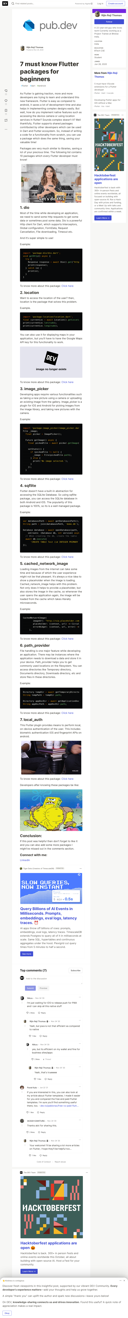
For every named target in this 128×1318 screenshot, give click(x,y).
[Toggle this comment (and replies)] (22, 1003)
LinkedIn (25, 860)
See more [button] (26, 954)
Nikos (30, 998)
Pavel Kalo (32, 1087)
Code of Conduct (44, 1162)
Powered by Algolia (83, 4)
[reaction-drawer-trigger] (6, 92)
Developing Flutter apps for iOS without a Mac (107, 103)
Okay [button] (7, 1313)
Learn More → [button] (29, 1271)
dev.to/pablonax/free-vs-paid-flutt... (59, 1105)
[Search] (12, 3)
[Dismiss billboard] (124, 1281)
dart (32, 85)
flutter (24, 85)
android (41, 85)
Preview (43, 988)
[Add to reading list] (6, 112)
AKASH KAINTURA (36, 1121)
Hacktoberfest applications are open (106, 179)
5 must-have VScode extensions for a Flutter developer (105, 88)
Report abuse (60, 1162)
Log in (100, 3)
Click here (68, 285)
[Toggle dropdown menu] (81, 869)
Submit (30, 988)
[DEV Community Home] (5, 3)
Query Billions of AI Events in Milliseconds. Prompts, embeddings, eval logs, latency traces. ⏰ (48, 915)
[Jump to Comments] (6, 102)
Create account (115, 3)
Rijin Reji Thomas (34, 47)
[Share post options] (6, 129)
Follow (109, 21)
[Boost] (6, 120)
